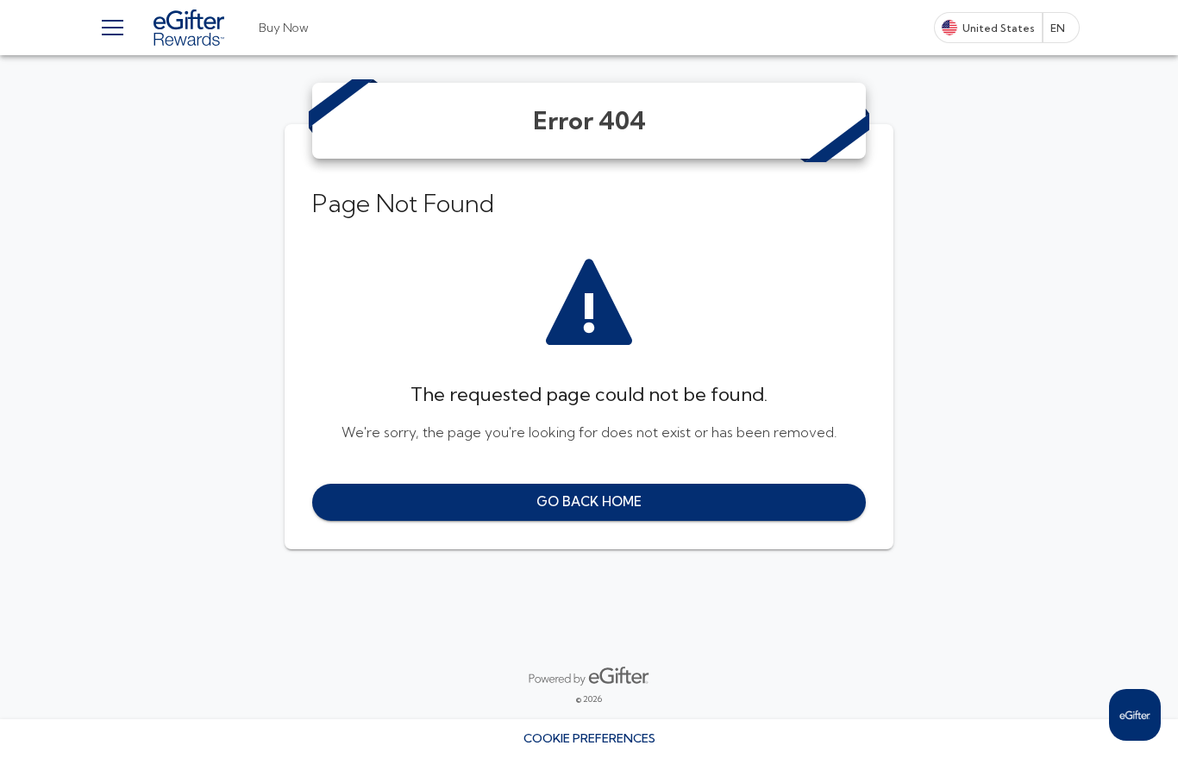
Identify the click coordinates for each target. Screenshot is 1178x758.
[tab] (284, 27)
